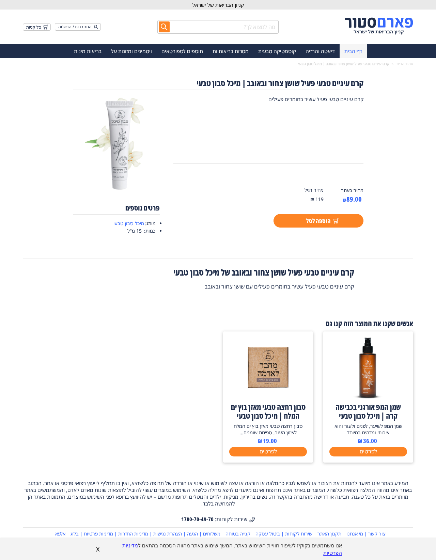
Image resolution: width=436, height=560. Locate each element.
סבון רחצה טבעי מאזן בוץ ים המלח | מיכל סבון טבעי (268, 411)
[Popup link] (116, 143)
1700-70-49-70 (197, 519)
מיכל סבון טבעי (128, 223)
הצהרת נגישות (167, 533)
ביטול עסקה (267, 533)
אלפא (60, 533)
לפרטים (368, 451)
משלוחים (211, 533)
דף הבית (353, 51)
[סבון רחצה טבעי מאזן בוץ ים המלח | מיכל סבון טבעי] (268, 397)
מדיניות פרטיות (98, 533)
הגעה (192, 533)
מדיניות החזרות (133, 533)
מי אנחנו (354, 533)
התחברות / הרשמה (75, 27)
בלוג (75, 533)
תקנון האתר (329, 533)
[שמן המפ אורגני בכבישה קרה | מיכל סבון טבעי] (368, 397)
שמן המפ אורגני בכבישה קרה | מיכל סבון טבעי (368, 411)
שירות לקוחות (298, 533)
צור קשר (377, 533)
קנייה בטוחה (237, 533)
